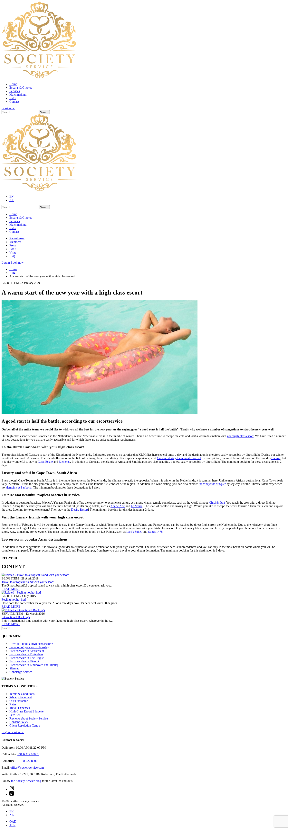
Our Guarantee (18, 700)
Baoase (275, 458)
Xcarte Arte (117, 506)
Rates (12, 98)
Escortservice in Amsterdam (26, 650)
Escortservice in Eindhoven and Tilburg (33, 665)
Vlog (12, 252)
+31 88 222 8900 (26, 761)
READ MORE (11, 589)
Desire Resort (79, 509)
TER (12, 825)
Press (12, 245)
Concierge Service (20, 672)
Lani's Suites (134, 531)
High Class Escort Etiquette (26, 711)
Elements (64, 461)
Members (15, 241)
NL (11, 200)
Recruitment (16, 238)
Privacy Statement (20, 697)
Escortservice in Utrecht (24, 661)
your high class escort (240, 436)
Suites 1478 (155, 531)
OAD (12, 821)
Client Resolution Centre (24, 725)
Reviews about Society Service (28, 718)
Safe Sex (14, 715)
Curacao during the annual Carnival (179, 458)
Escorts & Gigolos (20, 87)
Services (14, 91)
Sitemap (14, 668)
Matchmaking (17, 94)
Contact (14, 101)
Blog (12, 256)
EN (11, 196)
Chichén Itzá (217, 502)
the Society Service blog (26, 780)
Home (13, 84)
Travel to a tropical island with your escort (27, 582)
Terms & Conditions (21, 693)
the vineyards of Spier (212, 484)
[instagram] (11, 789)
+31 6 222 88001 (28, 754)
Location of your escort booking (29, 647)
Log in (6, 262)
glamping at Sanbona (18, 487)
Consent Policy (18, 722)
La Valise (136, 506)
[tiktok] (11, 794)
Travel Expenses (19, 708)
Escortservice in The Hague (26, 657)
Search (44, 112)
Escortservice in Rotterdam (26, 654)
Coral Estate (45, 461)
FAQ (12, 249)
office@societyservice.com (27, 767)
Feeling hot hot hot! (14, 599)
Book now (8, 108)
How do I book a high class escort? (31, 643)
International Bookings (16, 617)
